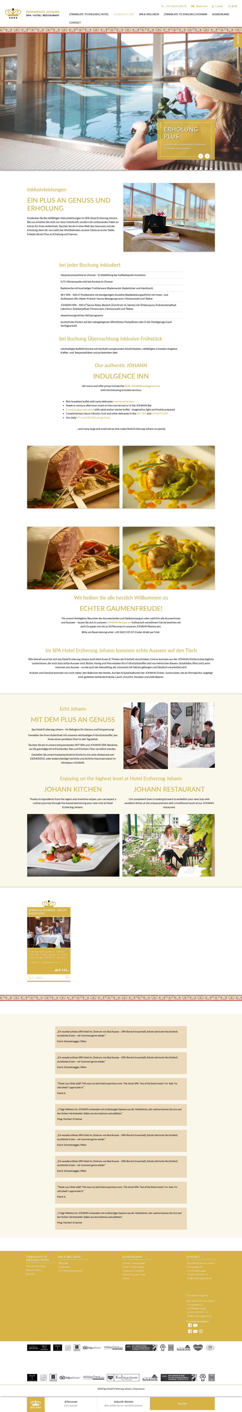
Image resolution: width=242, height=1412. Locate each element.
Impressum (139, 1388)
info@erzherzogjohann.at (199, 1278)
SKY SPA (142, 413)
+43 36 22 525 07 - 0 (197, 1274)
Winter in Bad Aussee (133, 1266)
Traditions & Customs (133, 1270)
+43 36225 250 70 (175, 6)
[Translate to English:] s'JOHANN (185, 14)
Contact (75, 22)
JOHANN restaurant (169, 789)
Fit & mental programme (70, 1270)
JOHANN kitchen (73, 789)
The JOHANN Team (36, 1266)
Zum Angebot (35, 977)
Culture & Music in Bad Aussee (133, 1276)
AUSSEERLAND (220, 14)
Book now (201, 6)
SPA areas (63, 1263)
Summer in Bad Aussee (133, 1263)
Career (219, 6)
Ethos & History (34, 1270)
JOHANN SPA (160, 413)
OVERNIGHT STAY (124, 14)
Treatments (63, 1266)
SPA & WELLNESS (149, 14)
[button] (200, 156)
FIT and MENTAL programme (93, 417)
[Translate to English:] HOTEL (89, 14)
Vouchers (30, 1273)
